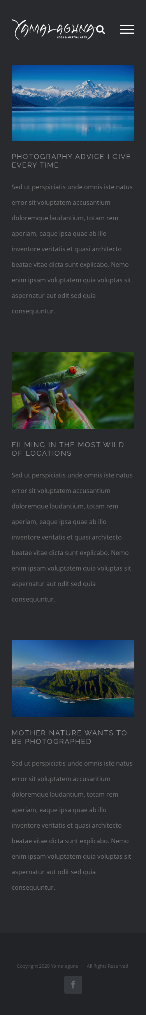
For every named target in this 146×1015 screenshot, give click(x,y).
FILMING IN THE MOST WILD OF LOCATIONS (68, 449)
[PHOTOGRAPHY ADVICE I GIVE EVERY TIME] (73, 103)
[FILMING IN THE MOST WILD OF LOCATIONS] (73, 390)
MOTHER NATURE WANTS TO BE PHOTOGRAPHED (70, 737)
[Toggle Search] (100, 29)
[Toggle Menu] (127, 29)
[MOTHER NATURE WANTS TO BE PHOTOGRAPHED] (73, 678)
